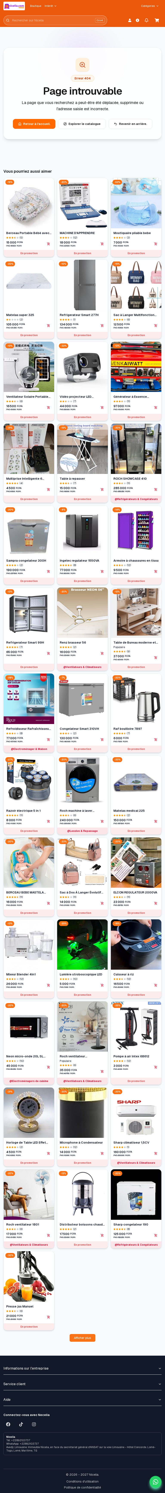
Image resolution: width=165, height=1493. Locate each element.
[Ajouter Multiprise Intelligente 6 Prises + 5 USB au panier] (49, 490)
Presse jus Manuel (19, 1306)
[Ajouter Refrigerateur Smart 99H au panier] (49, 653)
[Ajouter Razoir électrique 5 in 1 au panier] (49, 821)
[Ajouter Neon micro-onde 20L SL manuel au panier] (49, 1067)
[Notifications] (146, 20)
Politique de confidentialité (82, 1487)
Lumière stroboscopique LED (81, 974)
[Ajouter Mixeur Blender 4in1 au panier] (49, 985)
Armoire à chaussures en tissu (136, 560)
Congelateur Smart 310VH (79, 729)
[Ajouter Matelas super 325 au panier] (49, 326)
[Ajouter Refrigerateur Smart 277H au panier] (102, 326)
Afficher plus (82, 1338)
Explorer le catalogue (85, 124)
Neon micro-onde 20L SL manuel (24, 1056)
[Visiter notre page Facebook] (8, 1424)
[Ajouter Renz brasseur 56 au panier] (102, 653)
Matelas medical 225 (129, 811)
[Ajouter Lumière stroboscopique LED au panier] (102, 985)
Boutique (35, 6)
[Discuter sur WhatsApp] (156, 1482)
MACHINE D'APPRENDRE (77, 233)
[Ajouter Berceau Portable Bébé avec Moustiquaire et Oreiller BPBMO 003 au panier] (49, 244)
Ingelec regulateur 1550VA (79, 560)
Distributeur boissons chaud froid (81, 1225)
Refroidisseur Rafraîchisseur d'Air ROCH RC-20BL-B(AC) (28, 729)
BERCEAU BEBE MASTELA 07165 (25, 892)
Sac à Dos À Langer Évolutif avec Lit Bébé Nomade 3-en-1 (82, 892)
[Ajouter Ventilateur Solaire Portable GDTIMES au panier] (49, 408)
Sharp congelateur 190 (130, 1224)
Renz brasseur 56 (73, 642)
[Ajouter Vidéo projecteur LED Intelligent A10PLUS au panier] (102, 408)
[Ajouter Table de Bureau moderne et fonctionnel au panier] (156, 658)
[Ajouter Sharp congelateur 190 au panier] (156, 1235)
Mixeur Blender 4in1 (21, 974)
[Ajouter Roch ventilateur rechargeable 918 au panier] (102, 1071)
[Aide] (137, 20)
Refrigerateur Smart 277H (79, 315)
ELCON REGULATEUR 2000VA (135, 892)
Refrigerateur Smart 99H (25, 642)
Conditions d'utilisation (82, 1481)
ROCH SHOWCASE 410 (130, 479)
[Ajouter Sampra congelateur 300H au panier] (49, 571)
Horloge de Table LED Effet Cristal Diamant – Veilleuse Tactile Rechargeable (26, 1143)
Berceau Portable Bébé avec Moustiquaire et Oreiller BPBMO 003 (27, 233)
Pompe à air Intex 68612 (131, 1056)
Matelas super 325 (20, 315)
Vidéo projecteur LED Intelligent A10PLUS (76, 397)
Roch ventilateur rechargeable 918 (73, 1056)
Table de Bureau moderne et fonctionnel (134, 643)
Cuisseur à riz (123, 974)
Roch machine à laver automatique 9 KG (76, 811)
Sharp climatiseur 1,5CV (131, 1142)
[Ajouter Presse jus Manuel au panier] (49, 1317)
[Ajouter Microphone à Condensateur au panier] (102, 1153)
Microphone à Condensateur (81, 1142)
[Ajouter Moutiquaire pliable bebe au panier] (156, 244)
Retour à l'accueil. (36, 124)
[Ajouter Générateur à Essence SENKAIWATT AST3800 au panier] (156, 408)
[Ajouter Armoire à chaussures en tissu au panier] (156, 571)
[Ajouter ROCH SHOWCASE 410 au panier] (156, 490)
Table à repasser (72, 479)
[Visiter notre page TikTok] (21, 1424)
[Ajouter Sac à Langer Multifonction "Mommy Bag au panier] (156, 326)
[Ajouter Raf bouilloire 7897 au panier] (156, 740)
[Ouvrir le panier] (157, 20)
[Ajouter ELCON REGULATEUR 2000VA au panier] (156, 903)
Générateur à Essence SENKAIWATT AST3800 (130, 397)
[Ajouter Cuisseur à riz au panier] (156, 985)
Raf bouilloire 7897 (127, 729)
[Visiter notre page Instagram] (34, 1424)
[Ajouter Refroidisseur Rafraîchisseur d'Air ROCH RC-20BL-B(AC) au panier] (49, 740)
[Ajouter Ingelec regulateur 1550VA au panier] (102, 571)
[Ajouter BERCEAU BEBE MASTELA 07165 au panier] (49, 903)
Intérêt (49, 6)
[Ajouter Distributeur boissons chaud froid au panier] (102, 1235)
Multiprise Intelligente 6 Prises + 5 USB (24, 479)
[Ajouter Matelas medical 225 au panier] (156, 821)
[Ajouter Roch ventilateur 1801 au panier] (49, 1235)
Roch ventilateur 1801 (22, 1224)
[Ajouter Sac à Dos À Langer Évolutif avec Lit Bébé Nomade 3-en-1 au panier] (102, 903)
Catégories (148, 6)
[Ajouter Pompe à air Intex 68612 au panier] (156, 1067)
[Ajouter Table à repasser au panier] (102, 490)
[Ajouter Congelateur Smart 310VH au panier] (102, 740)
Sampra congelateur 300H (26, 560)
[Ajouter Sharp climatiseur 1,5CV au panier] (156, 1153)
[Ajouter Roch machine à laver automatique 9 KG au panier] (102, 821)
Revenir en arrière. (133, 124)
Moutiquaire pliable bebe (132, 233)
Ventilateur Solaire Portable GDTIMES (27, 397)
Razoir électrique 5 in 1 (23, 811)
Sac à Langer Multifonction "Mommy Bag (133, 315)
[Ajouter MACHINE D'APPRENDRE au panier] (102, 244)
